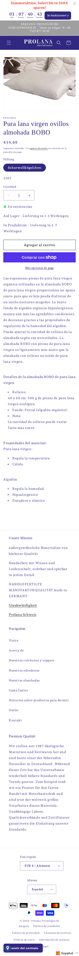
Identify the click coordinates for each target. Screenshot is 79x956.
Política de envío (24, 939)
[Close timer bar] (74, 3)
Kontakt (15, 720)
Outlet (14, 710)
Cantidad (9, 186)
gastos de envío (39, 148)
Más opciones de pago (39, 267)
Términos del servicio (57, 933)
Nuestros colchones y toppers (31, 660)
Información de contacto (54, 939)
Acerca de (16, 650)
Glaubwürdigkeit (23, 605)
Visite (13, 640)
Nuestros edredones (24, 670)
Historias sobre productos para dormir (39, 700)
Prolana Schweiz (22, 615)
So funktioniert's (57, 15)
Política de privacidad (25, 933)
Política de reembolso (46, 926)
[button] (9, 43)
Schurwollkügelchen (24, 167)
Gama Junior (18, 690)
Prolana (36, 920)
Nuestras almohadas (24, 680)
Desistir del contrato (23, 948)
